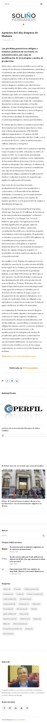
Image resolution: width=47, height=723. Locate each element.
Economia (8, 609)
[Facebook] (4, 708)
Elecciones (22, 609)
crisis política (9, 599)
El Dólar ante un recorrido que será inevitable (23, 466)
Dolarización (9, 604)
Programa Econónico (12, 629)
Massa (37, 619)
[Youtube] (21, 708)
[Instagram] (27, 708)
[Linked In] (15, 708)
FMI (34, 609)
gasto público (9, 614)
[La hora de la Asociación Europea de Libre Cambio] (23, 411)
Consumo (8, 594)
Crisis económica (35, 594)
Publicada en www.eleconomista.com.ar (19, 356)
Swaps (29, 629)
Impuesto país (9, 619)
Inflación (25, 619)
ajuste (6, 589)
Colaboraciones (31, 589)
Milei (6, 624)
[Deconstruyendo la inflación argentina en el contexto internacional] (4, 549)
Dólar (36, 604)
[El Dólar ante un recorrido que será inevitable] (23, 449)
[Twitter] (10, 708)
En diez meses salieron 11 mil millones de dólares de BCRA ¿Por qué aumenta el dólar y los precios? (27, 559)
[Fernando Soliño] (23, 16)
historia (24, 614)
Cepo (17, 589)
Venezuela (8, 634)
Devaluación (25, 599)
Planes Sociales (20, 624)
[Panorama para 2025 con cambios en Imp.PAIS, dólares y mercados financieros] (4, 571)
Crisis (20, 594)
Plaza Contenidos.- (19, 720)
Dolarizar (24, 604)
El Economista (30, 368)
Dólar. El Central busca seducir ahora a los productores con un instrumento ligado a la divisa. (22, 503)
